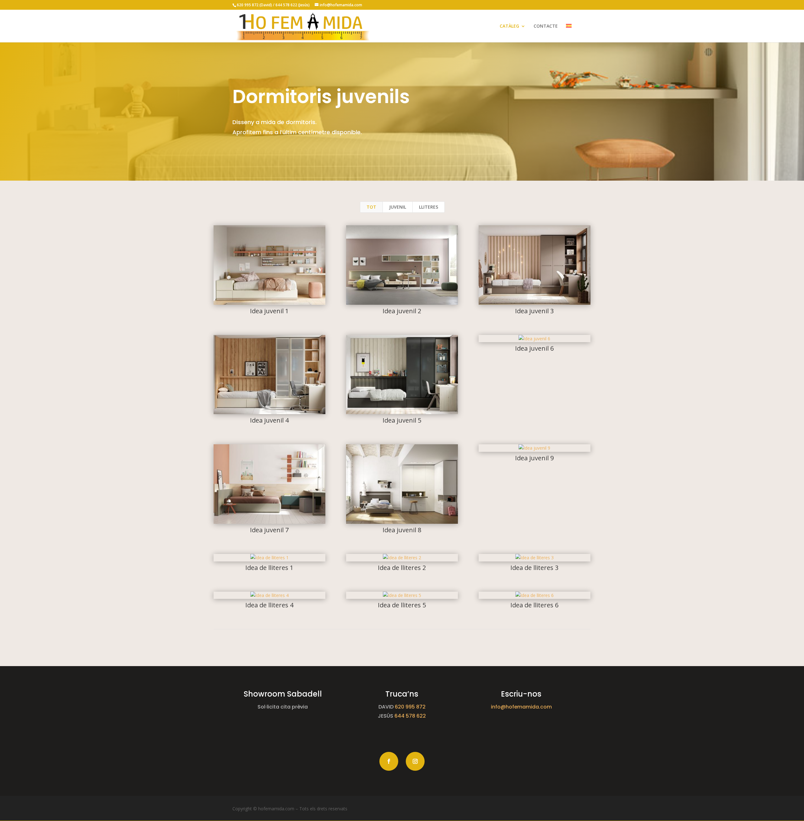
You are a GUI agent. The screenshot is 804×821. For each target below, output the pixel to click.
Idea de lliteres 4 (269, 605)
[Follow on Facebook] (388, 761)
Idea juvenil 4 (269, 420)
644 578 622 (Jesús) (293, 5)
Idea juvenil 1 (269, 311)
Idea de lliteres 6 (534, 605)
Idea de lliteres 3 (534, 567)
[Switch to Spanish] (569, 33)
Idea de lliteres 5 (402, 605)
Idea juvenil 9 (534, 458)
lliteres (428, 207)
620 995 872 (410, 706)
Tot (371, 207)
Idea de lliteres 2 (402, 567)
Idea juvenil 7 (269, 530)
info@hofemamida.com (521, 706)
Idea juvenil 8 (402, 530)
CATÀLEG (509, 26)
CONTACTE (546, 26)
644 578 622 (410, 716)
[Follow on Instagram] (415, 761)
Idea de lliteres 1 (269, 567)
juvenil (397, 207)
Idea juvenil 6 (534, 348)
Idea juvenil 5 (402, 420)
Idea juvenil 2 (402, 311)
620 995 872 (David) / (256, 5)
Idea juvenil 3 (534, 311)
